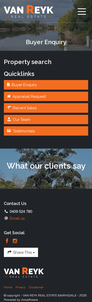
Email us (17, 218)
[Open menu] (80, 11)
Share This (22, 252)
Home (8, 287)
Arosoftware (29, 299)
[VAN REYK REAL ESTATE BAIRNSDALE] (28, 11)
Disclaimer (36, 287)
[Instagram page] (15, 241)
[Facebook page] (8, 241)
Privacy (21, 287)
